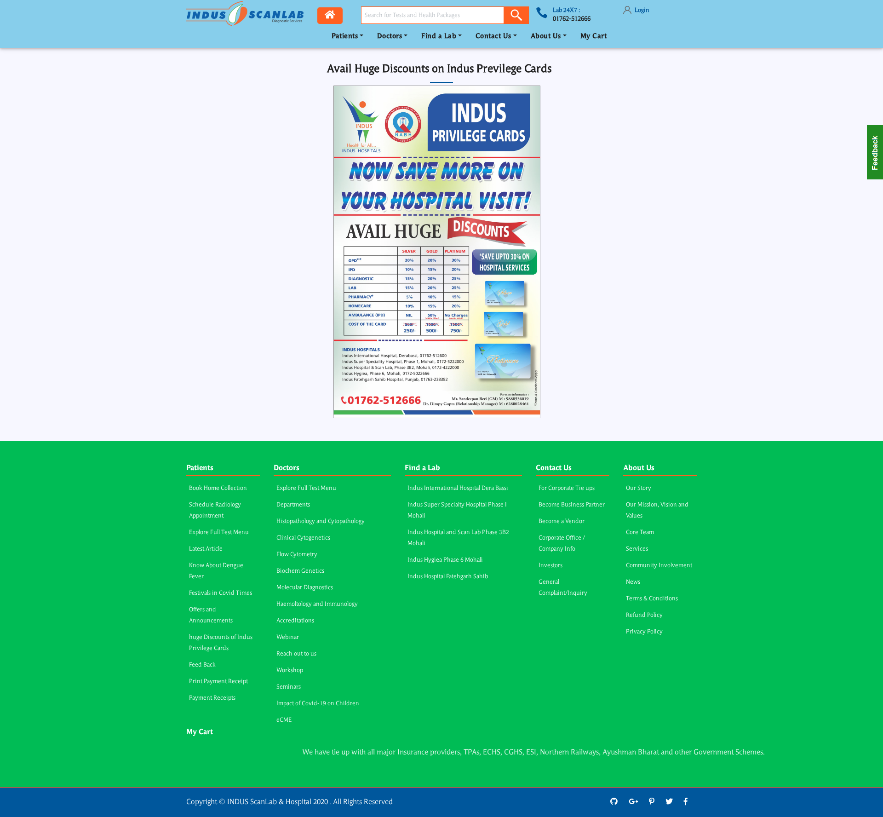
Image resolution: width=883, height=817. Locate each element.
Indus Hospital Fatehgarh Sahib (447, 577)
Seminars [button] (288, 687)
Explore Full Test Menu (219, 532)
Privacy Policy (644, 632)
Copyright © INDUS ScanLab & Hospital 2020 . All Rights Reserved (289, 802)
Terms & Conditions (652, 599)
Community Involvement (659, 566)
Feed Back (202, 665)
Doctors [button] (389, 36)
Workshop (289, 670)
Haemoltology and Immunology (317, 604)
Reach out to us (296, 654)
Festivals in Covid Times (220, 593)
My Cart (593, 36)
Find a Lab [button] (438, 36)
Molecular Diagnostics (304, 588)
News (633, 582)
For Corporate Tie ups (567, 488)
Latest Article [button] (206, 549)
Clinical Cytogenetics (303, 538)
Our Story (638, 488)
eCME (284, 720)
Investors (550, 566)
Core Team (640, 532)
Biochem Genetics (300, 571)
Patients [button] (345, 36)
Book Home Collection (218, 488)
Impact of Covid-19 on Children (317, 704)
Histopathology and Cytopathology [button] (320, 521)
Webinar (287, 637)
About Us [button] (546, 36)
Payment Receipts (212, 698)
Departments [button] (293, 505)
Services (637, 549)
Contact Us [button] (493, 36)
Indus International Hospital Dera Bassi (457, 488)
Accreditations (295, 621)
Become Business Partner (572, 505)
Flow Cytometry (296, 555)
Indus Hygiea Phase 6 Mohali (445, 560)
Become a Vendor (562, 521)
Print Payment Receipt (218, 682)
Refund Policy (644, 615)
